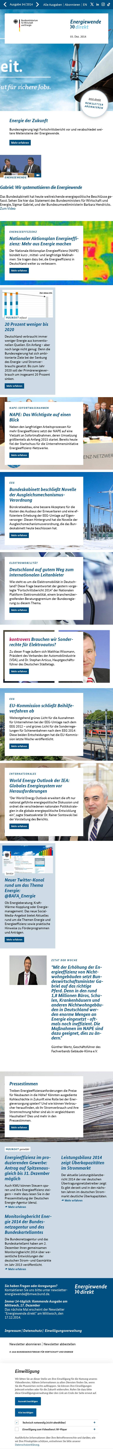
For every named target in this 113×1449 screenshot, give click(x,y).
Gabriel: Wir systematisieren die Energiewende (41, 187)
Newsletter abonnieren (25, 1344)
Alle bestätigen (25, 1412)
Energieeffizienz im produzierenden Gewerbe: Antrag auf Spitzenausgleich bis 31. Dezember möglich (28, 1167)
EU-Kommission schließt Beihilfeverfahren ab (41, 708)
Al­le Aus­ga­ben (52, 4)
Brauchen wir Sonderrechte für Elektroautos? (41, 641)
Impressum (13, 1331)
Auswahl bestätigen (28, 1401)
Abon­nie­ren (72, 4)
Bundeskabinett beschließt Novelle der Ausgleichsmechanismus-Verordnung (42, 494)
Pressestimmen (23, 1083)
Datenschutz (32, 1331)
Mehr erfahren (20, 142)
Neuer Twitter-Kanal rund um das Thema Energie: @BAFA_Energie (24, 888)
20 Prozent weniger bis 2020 (26, 326)
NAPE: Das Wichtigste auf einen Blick (40, 417)
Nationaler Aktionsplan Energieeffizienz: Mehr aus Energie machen (44, 241)
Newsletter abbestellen (60, 1344)
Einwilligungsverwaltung (63, 1331)
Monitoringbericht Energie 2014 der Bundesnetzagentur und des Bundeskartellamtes (28, 1224)
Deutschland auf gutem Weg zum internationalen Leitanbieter (41, 572)
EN (85, 4)
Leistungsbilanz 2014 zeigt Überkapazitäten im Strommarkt (82, 1162)
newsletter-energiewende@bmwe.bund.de (36, 1292)
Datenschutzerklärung (27, 1444)
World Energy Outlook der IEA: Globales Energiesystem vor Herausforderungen (39, 785)
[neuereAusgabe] (37, 4)
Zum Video (8, 208)
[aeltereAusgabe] (5, 4)
